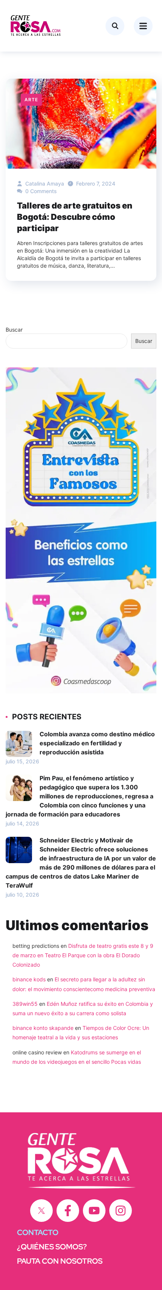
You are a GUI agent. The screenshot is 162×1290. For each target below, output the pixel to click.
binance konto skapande (42, 1028)
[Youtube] (94, 1210)
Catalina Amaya (44, 183)
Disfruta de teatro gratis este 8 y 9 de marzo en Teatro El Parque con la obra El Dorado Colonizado (82, 955)
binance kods (29, 979)
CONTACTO (37, 1232)
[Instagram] (120, 1210)
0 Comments (40, 191)
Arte (31, 99)
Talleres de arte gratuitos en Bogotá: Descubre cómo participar (74, 217)
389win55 (25, 1004)
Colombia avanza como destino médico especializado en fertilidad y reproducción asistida (97, 743)
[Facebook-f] (68, 1210)
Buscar (14, 329)
